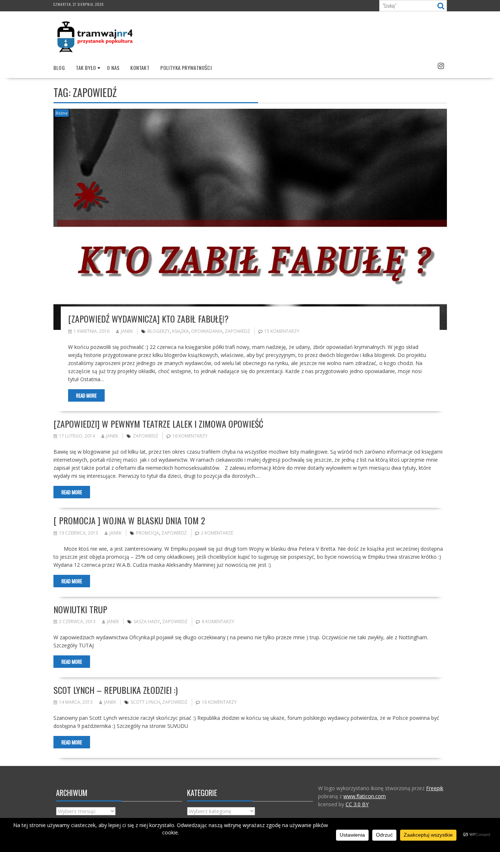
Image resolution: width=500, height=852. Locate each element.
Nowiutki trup (80, 609)
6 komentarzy (218, 621)
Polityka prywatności (186, 67)
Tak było (86, 67)
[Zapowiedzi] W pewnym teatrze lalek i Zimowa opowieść (158, 423)
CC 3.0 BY (357, 804)
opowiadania (207, 331)
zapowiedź (237, 331)
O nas (113, 67)
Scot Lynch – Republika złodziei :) (115, 689)
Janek (127, 331)
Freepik (434, 788)
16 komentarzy (190, 436)
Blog (59, 67)
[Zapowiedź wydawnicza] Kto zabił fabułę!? (148, 318)
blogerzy (159, 331)
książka (180, 331)
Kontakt (139, 67)
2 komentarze (217, 533)
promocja (147, 533)
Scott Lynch (145, 702)
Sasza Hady (147, 621)
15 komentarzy (281, 331)
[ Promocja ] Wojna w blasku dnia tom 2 (129, 520)
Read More (86, 395)
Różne (62, 113)
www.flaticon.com (364, 796)
